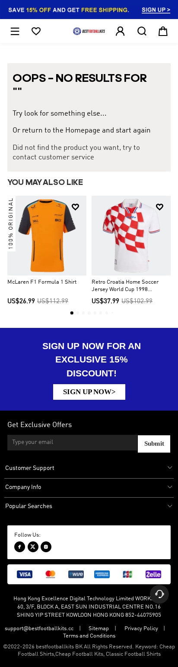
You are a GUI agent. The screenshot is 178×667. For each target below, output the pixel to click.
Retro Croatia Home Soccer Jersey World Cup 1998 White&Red (125, 286)
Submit (154, 443)
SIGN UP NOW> (89, 392)
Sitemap (99, 628)
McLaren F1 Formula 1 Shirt (41, 282)
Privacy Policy (141, 628)
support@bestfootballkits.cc (39, 628)
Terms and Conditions (89, 636)
